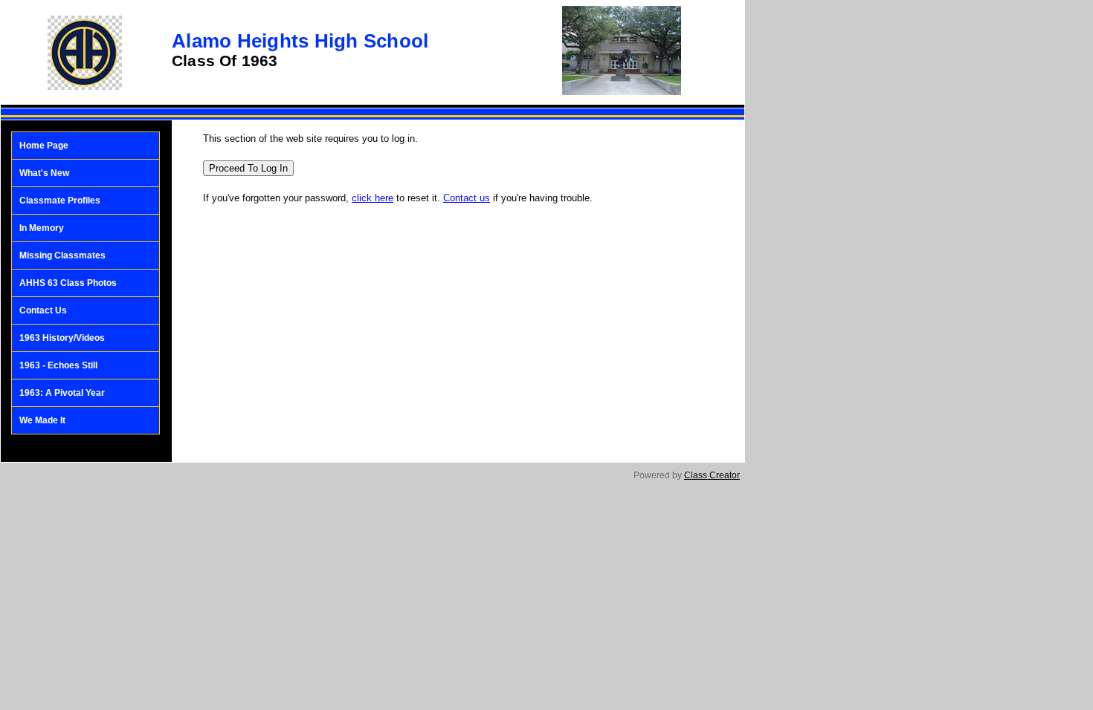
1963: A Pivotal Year (62, 393)
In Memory (41, 228)
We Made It (42, 420)
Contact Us (43, 310)
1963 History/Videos (62, 338)
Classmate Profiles (59, 200)
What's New (44, 173)
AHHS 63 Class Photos (68, 283)
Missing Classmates (62, 255)
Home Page (43, 145)
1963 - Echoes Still (58, 365)
